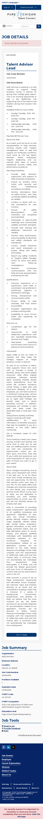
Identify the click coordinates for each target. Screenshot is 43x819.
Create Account (27, 7)
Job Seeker (7, 756)
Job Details (11, 55)
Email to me (9, 726)
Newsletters (7, 788)
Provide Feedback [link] (12, 728)
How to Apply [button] (21, 635)
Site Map (5, 784)
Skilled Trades (9, 771)
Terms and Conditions (22, 784)
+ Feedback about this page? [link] (29, 735)
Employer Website (10, 661)
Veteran (6, 767)
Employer (6, 759)
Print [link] (6, 731)
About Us (6, 775)
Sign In (7, 7)
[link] (21, 15)
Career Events (21, 788)
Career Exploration (11, 763)
